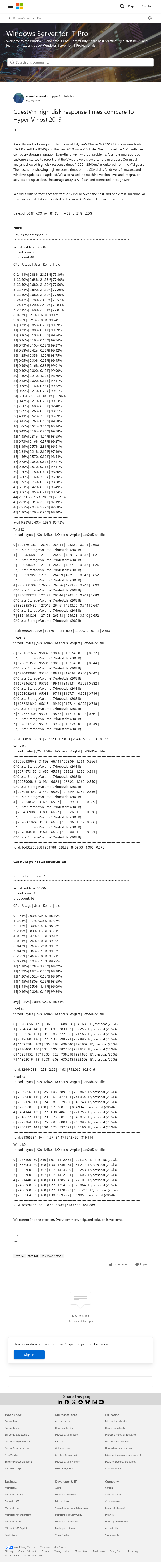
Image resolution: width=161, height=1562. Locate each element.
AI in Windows (12, 1454)
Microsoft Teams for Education (120, 1434)
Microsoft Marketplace (66, 1521)
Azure (58, 1487)
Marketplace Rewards (66, 1528)
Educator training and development (123, 1454)
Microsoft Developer (65, 1494)
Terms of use (81, 1551)
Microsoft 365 (12, 1508)
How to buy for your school (118, 1448)
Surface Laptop (12, 1427)
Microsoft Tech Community (68, 1514)
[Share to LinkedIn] (60, 1401)
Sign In (146, 6)
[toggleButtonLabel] (150, 18)
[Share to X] (73, 1401)
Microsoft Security (14, 1494)
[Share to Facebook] (67, 1401)
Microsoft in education (116, 1421)
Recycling (133, 1551)
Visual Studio (62, 1534)
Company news (113, 1501)
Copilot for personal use (17, 1448)
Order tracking (62, 1448)
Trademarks (99, 1551)
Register (133, 6)
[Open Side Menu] (10, 6)
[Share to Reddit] (80, 1401)
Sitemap (9, 1551)
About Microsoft (113, 1494)
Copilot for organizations (17, 1441)
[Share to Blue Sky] (87, 1401)
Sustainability (112, 1534)
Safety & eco (116, 1551)
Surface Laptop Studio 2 (17, 1434)
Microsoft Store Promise (67, 1461)
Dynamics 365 (12, 1501)
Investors (109, 1514)
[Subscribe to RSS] (94, 1401)
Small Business (12, 1534)
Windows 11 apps (14, 1468)
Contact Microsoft (27, 1551)
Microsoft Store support (67, 1434)
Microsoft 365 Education (117, 1441)
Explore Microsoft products (18, 1461)
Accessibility (111, 1528)
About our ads (12, 1555)
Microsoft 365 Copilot (16, 1528)
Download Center (64, 1427)
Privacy (45, 1551)
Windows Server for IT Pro (27, 18)
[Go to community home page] (19, 6)
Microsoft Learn (63, 1501)
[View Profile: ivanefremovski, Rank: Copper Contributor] (18, 98)
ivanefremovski (37, 96)
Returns (59, 1441)
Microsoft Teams (13, 1521)
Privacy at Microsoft (115, 1508)
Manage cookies (62, 1551)
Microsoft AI (11, 1487)
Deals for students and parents (121, 1461)
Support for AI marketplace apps (71, 1508)
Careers (109, 1487)
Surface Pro (11, 1421)
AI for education (113, 1468)
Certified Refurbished (66, 1454)
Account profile (62, 1421)
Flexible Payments (64, 1468)
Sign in (29, 1354)
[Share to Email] (101, 1401)
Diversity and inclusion (116, 1521)
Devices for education (116, 1427)
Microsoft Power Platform (18, 1514)
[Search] (122, 6)
